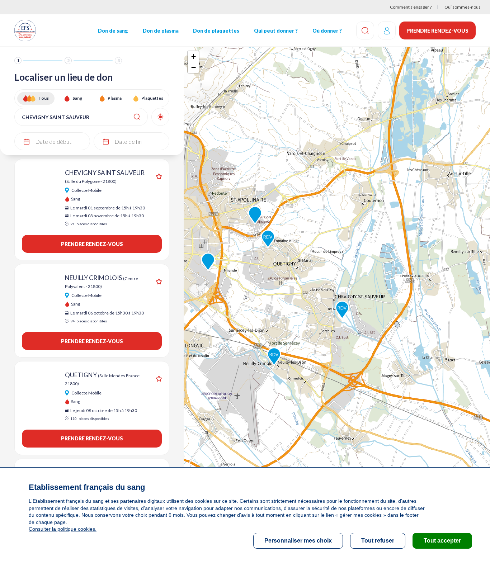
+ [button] (193, 56)
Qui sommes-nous (462, 7)
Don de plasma (161, 31)
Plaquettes (152, 98)
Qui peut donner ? (276, 31)
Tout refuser (377, 541)
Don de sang (113, 31)
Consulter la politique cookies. (62, 529)
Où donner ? (327, 31)
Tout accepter (442, 541)
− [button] (193, 67)
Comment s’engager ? (411, 7)
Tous (43, 98)
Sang (77, 98)
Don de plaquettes (216, 31)
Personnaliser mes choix (298, 541)
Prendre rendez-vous (437, 31)
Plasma (115, 98)
